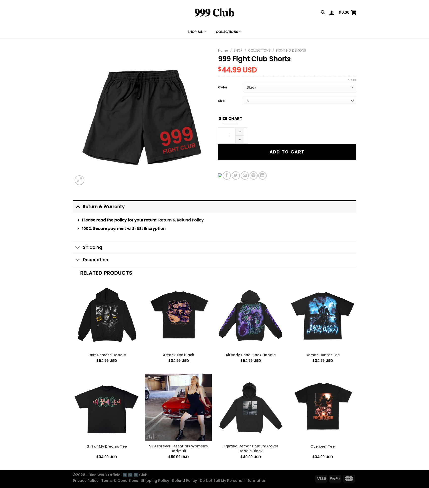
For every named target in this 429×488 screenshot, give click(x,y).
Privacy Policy (86, 480)
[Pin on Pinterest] (254, 175)
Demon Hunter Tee (323, 355)
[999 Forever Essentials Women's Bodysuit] (178, 407)
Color (222, 87)
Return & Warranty (104, 207)
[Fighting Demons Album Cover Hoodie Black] (250, 407)
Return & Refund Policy (181, 220)
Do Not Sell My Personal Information (234, 480)
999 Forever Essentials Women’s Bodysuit (178, 448)
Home (223, 50)
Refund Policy (185, 480)
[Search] (323, 12)
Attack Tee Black (178, 355)
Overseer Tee (322, 446)
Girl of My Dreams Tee (106, 446)
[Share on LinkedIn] (262, 175)
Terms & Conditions (120, 480)
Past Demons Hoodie (106, 355)
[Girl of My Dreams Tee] (106, 407)
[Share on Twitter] (236, 175)
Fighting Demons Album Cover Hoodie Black (250, 448)
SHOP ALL (195, 32)
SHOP (238, 50)
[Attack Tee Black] (178, 315)
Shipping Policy (156, 480)
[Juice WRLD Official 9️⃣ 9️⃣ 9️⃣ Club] (214, 12)
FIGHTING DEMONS (291, 50)
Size (221, 101)
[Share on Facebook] (227, 175)
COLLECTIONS (227, 32)
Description (95, 260)
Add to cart (287, 152)
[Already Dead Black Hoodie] (250, 315)
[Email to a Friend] (245, 175)
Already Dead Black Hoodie (251, 355)
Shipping (92, 247)
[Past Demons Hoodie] (106, 315)
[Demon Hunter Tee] (322, 315)
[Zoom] (79, 180)
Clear (351, 80)
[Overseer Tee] (322, 407)
